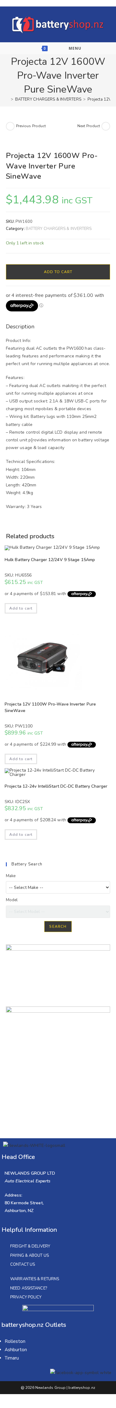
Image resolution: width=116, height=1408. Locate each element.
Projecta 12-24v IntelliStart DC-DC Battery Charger (56, 786)
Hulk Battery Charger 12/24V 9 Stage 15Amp (50, 560)
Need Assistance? (28, 1288)
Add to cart (58, 271)
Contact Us (22, 1264)
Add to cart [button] (20, 608)
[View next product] (105, 126)
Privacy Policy (25, 1297)
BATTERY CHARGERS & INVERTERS (59, 228)
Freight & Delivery (30, 1246)
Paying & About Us (29, 1255)
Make (10, 876)
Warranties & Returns (34, 1279)
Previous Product (31, 125)
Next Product (88, 125)
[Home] (7, 99)
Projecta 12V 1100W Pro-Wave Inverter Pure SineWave (50, 707)
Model (12, 900)
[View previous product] (10, 126)
